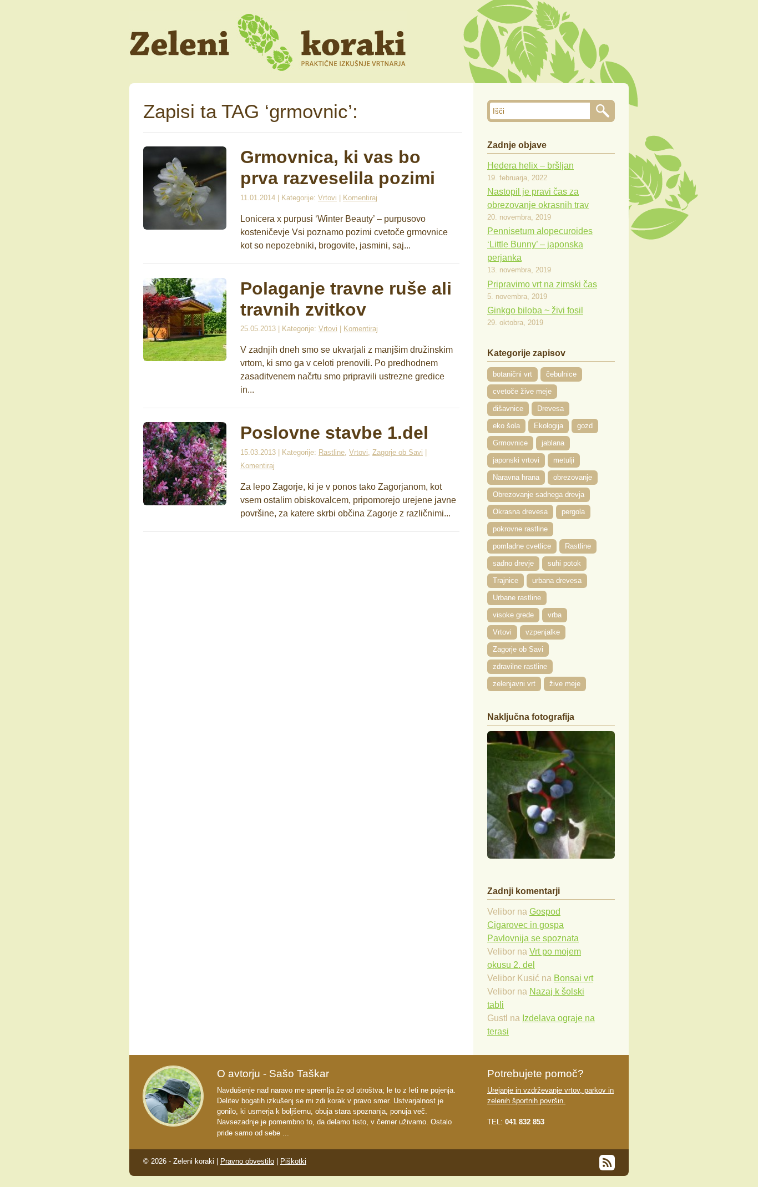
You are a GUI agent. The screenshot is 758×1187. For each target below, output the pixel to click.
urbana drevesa (557, 580)
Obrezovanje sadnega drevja (538, 494)
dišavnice (508, 408)
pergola (573, 512)
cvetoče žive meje (522, 391)
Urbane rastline (517, 598)
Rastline (332, 452)
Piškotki (293, 1161)
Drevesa (550, 408)
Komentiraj (360, 198)
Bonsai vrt (573, 978)
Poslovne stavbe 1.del (334, 433)
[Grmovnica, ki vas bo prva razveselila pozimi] (184, 226)
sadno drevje (513, 563)
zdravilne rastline (520, 666)
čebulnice (561, 374)
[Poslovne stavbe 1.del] (184, 502)
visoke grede (513, 615)
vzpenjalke (542, 632)
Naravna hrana (516, 477)
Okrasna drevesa (520, 512)
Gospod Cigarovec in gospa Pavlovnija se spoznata (533, 925)
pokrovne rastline (520, 529)
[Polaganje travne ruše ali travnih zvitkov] (184, 358)
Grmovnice (510, 443)
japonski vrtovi (516, 460)
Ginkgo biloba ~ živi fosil (535, 310)
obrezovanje (572, 477)
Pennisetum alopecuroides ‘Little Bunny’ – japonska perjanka (540, 244)
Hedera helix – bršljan (530, 165)
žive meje (564, 683)
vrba (555, 615)
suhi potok (564, 563)
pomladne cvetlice (522, 546)
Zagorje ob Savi (397, 452)
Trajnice (505, 580)
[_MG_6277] (551, 855)
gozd (585, 426)
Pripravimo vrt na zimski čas (542, 284)
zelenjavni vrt (514, 683)
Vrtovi (327, 198)
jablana (553, 443)
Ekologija (548, 426)
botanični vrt (512, 374)
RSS (607, 1162)
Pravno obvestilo (247, 1161)
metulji (563, 460)
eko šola (506, 426)
